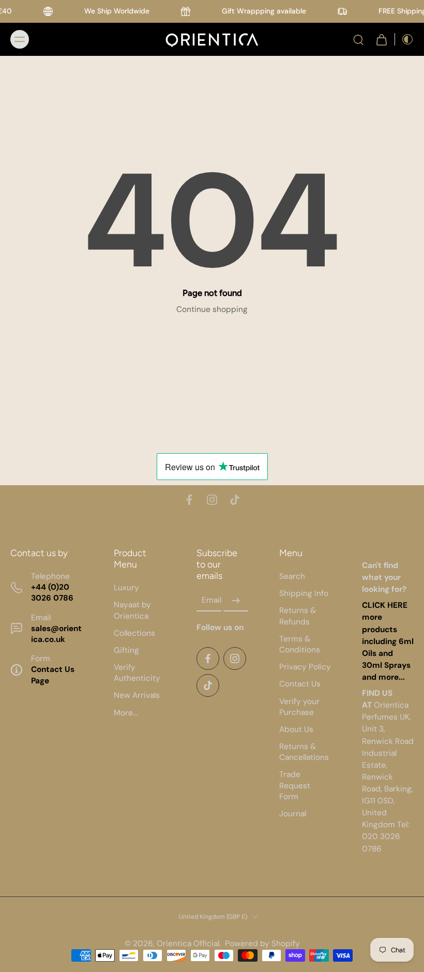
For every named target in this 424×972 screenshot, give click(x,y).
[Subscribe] (235, 600)
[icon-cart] (381, 39)
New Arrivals (137, 695)
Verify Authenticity (137, 672)
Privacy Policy (305, 667)
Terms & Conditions (299, 644)
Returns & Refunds (297, 615)
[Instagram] (212, 499)
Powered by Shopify (262, 943)
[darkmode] (404, 39)
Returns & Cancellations (304, 751)
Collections (134, 633)
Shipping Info (303, 593)
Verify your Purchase (299, 706)
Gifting (126, 650)
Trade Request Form (294, 785)
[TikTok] (234, 499)
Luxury (126, 587)
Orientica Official (188, 943)
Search (292, 576)
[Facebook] (189, 499)
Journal (292, 814)
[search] (358, 39)
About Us (296, 729)
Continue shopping (212, 309)
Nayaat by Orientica (132, 610)
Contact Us (300, 684)
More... (126, 713)
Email (211, 600)
